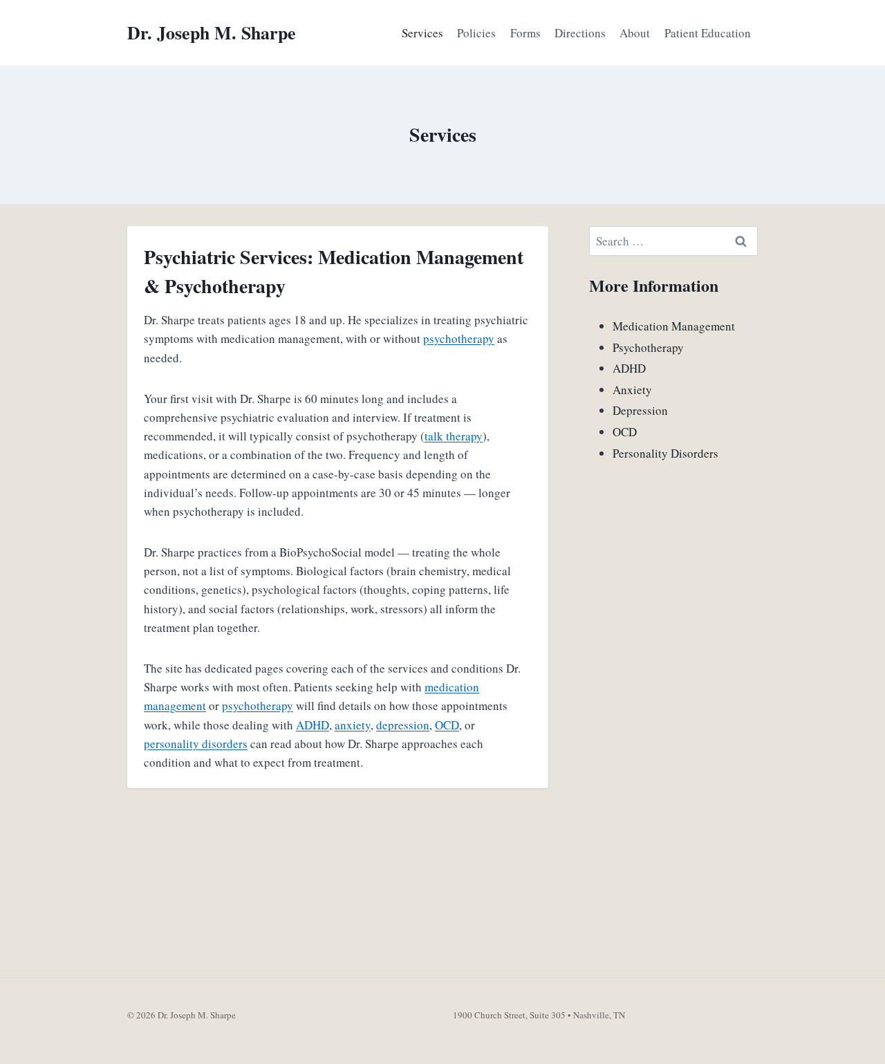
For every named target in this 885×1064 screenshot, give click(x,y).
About (635, 33)
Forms (525, 33)
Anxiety (632, 390)
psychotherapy (458, 338)
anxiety (353, 725)
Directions (580, 33)
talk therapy (454, 436)
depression (402, 725)
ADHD (312, 725)
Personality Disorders (665, 453)
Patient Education (707, 33)
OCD (447, 725)
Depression (640, 410)
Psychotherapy (648, 347)
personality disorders (196, 744)
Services (422, 33)
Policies (476, 33)
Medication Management (674, 326)
